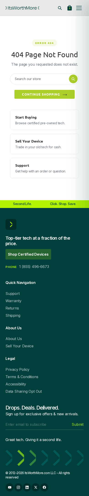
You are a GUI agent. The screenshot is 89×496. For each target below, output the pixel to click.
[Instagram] (18, 487)
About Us (13, 338)
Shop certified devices (28, 254)
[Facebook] (44, 487)
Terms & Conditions (21, 376)
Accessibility (15, 384)
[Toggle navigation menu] (79, 8)
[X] (35, 487)
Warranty (13, 301)
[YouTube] (9, 487)
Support (12, 293)
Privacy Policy (17, 369)
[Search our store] (60, 8)
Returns (12, 308)
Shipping (12, 315)
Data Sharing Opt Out (23, 391)
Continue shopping (41, 94)
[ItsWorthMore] (22, 8)
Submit (78, 424)
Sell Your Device (19, 346)
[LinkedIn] (27, 487)
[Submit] (73, 79)
